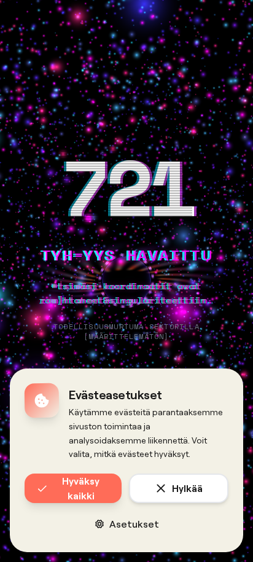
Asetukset (134, 523)
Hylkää (187, 488)
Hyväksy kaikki (80, 488)
